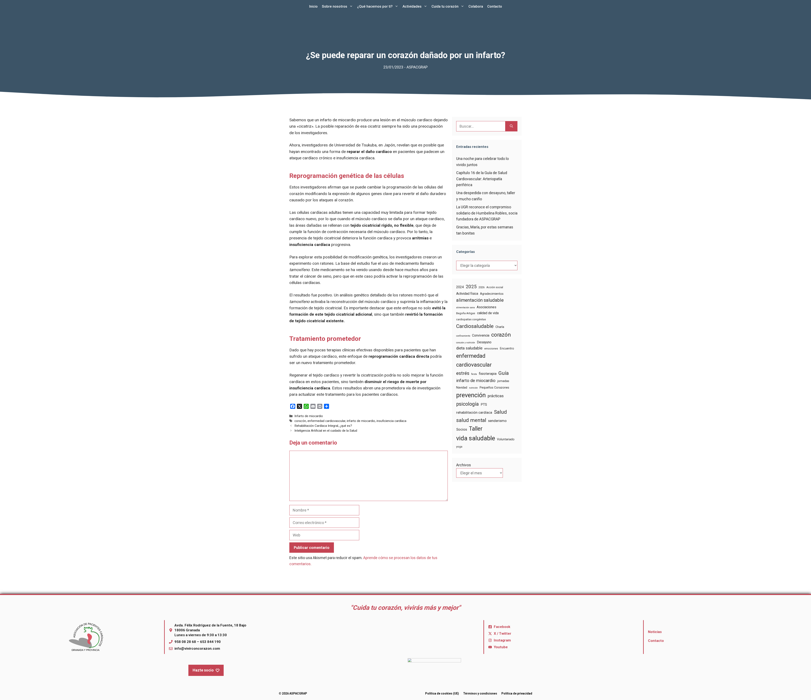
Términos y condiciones (480, 693)
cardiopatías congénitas (471, 319)
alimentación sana (465, 307)
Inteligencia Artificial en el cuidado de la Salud (325, 431)
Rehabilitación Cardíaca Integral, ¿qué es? (323, 426)
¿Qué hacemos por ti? (375, 6)
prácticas (496, 396)
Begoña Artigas (465, 313)
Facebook (502, 627)
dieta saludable (469, 348)
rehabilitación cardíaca (474, 413)
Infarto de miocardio (308, 416)
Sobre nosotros (334, 6)
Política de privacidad (516, 693)
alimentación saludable (480, 300)
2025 (471, 286)
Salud (500, 412)
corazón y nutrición (465, 342)
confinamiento (463, 335)
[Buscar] (511, 126)
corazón (300, 421)
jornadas (503, 381)
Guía (503, 373)
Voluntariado (505, 439)
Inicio (313, 6)
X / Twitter (502, 633)
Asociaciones (486, 307)
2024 (460, 287)
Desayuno (484, 342)
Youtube (501, 647)
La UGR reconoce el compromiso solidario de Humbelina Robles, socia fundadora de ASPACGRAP (486, 213)
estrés (462, 373)
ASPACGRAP (417, 67)
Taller (476, 428)
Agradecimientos (491, 293)
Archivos (463, 465)
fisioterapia (488, 374)
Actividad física (467, 294)
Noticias (655, 632)
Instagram (502, 640)
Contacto (494, 6)
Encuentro (507, 348)
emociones (491, 348)
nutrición (473, 387)
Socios (461, 429)
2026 (481, 287)
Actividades (412, 6)
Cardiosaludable (475, 326)
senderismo (497, 421)
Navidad (461, 387)
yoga (459, 446)
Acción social (494, 287)
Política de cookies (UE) (442, 693)
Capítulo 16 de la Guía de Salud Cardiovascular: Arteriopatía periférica (481, 179)
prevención (471, 395)
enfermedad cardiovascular (326, 421)
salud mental (471, 420)
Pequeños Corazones (494, 387)
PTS (484, 405)
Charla (499, 327)
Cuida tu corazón (445, 6)
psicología (467, 404)
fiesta (474, 374)
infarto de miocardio (361, 421)
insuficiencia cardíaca (391, 421)
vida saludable (475, 438)
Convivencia (480, 335)
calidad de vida (488, 313)
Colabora (475, 6)
